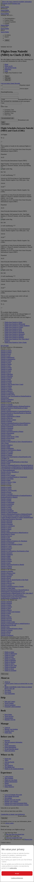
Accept (17, 873)
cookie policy (13, 868)
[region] (17, 863)
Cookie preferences (17, 878)
